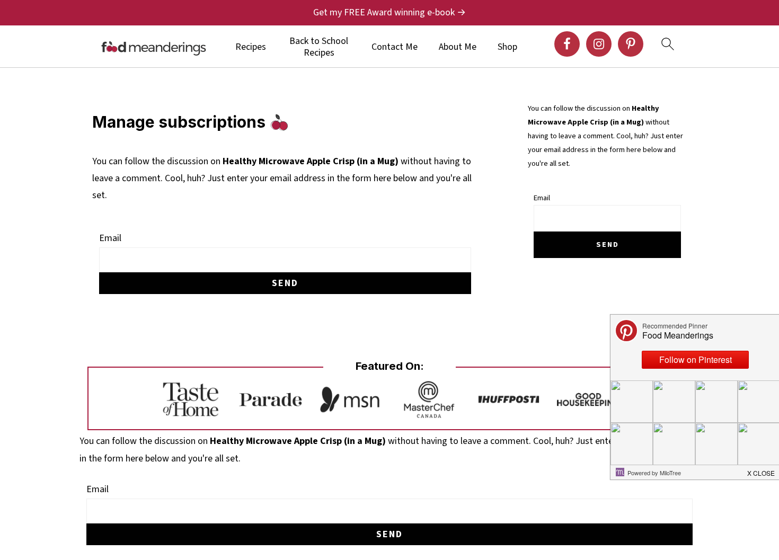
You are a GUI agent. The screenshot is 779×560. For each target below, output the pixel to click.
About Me (457, 47)
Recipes (250, 47)
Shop (507, 47)
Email (110, 238)
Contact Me (394, 47)
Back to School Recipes (318, 46)
